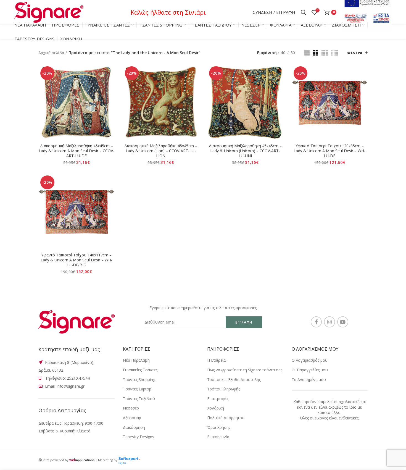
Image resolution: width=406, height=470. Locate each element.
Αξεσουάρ (132, 417)
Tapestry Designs (138, 436)
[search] (303, 12)
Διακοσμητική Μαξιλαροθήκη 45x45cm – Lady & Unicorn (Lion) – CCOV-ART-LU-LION (160, 150)
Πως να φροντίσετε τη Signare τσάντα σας (244, 369)
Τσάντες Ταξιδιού (139, 398)
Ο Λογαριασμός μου (310, 360)
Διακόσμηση (134, 427)
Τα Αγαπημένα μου (309, 379)
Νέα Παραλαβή (136, 360)
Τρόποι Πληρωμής (223, 389)
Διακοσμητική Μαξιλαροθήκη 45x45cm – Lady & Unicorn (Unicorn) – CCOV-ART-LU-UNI (245, 150)
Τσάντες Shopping (139, 379)
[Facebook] (316, 321)
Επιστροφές (217, 398)
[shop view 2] (315, 53)
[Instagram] (329, 321)
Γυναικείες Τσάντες (140, 369)
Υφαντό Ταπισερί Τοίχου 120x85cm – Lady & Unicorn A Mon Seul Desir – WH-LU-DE (329, 150)
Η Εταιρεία (216, 360)
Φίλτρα (355, 52)
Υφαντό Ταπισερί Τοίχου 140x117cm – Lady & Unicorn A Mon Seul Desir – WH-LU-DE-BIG (76, 260)
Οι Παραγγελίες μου (310, 369)
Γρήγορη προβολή (110, 86)
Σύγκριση (110, 73)
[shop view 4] (334, 53)
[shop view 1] (307, 53)
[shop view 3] (324, 53)
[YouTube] (342, 321)
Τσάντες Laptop (137, 389)
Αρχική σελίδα (51, 52)
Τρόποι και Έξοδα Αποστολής (234, 379)
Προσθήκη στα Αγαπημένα (110, 98)
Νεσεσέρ (131, 408)
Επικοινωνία (218, 436)
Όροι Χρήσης (218, 427)
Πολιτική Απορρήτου (225, 417)
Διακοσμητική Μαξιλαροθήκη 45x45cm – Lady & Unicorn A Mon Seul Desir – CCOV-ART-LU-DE (76, 150)
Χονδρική (215, 408)
